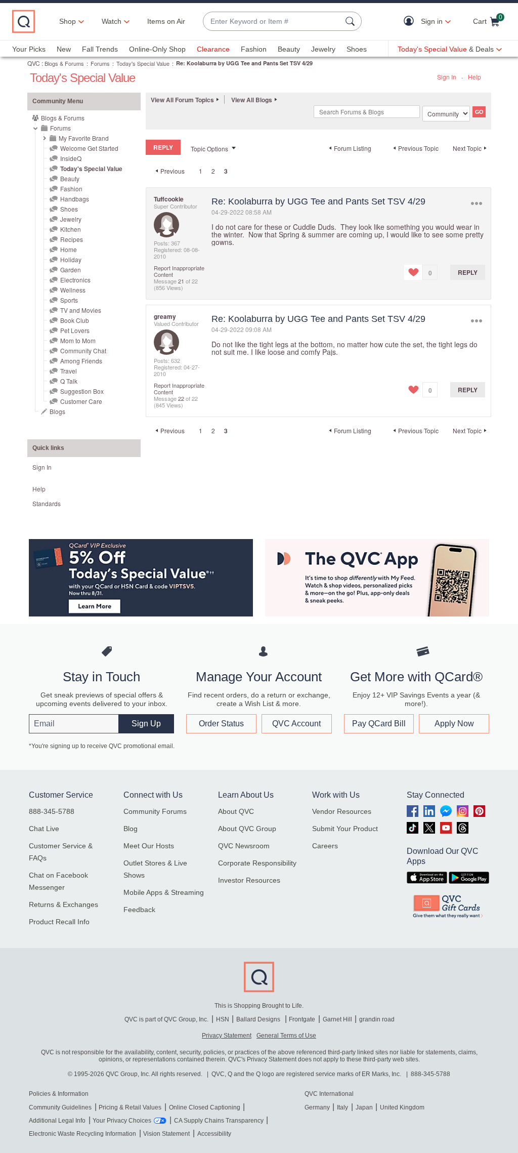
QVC (33, 63)
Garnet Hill (337, 1019)
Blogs (57, 411)
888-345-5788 (51, 811)
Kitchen (70, 229)
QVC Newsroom (244, 846)
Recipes (71, 239)
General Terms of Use (286, 1035)
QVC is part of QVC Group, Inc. (166, 1019)
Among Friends (81, 360)
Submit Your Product (345, 829)
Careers (325, 846)
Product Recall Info (59, 922)
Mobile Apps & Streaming (163, 892)
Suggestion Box (82, 391)
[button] (411, 21)
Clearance (213, 49)
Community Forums (155, 811)
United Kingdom (402, 1107)
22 (181, 398)
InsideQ (70, 158)
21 (181, 281)
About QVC (236, 811)
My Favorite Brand (84, 138)
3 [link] (226, 171)
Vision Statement (166, 1133)
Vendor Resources (341, 811)
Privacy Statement (226, 1035)
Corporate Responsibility (257, 863)
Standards (46, 503)
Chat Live (44, 829)
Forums (100, 63)
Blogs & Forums (64, 63)
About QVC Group (247, 829)
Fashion (254, 49)
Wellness (72, 289)
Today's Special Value (142, 63)
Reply (468, 272)
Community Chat (83, 350)
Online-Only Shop (157, 49)
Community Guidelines (60, 1107)
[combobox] (272, 21)
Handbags (74, 198)
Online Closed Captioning (204, 1107)
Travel (68, 370)
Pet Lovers (75, 330)
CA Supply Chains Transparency (219, 1120)
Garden (70, 269)
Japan (364, 1107)
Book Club (74, 320)
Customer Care (81, 401)
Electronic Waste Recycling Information (82, 1133)
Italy (342, 1107)
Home (68, 249)
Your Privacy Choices (122, 1120)
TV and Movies (80, 310)
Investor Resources (249, 880)
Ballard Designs (259, 1019)
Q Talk (68, 381)
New (64, 49)
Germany (317, 1107)
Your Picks (29, 49)
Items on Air (166, 21)
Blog (130, 829)
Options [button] (476, 204)
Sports (69, 300)
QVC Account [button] (296, 723)
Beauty (289, 49)
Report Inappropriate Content (179, 271)
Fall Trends (100, 49)
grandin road (377, 1019)
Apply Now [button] (454, 723)
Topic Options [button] (209, 148)
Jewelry (323, 49)
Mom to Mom (78, 340)
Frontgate (302, 1019)
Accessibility (214, 1133)
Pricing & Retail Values (130, 1107)
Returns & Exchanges (63, 904)
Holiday (70, 259)
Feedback (139, 909)
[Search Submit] (351, 21)
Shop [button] (67, 21)
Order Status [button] (221, 723)
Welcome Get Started (89, 148)
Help (474, 76)
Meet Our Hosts (148, 846)
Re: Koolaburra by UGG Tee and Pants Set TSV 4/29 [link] (244, 63)
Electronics (75, 279)
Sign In (446, 76)
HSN (222, 1019)
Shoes (357, 49)
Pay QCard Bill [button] (379, 723)
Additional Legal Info (57, 1120)
